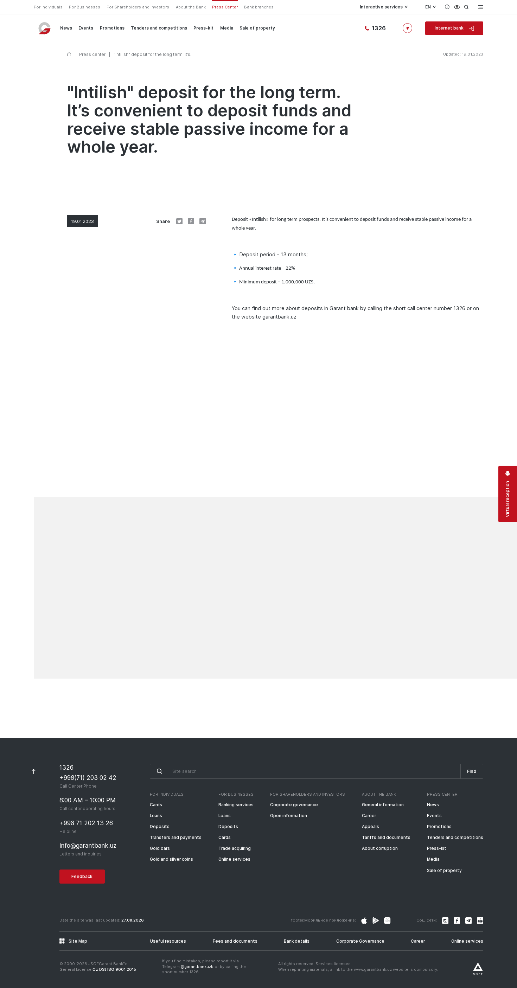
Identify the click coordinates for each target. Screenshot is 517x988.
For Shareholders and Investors (138, 7)
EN (428, 7)
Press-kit (203, 28)
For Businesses (84, 7)
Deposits (160, 826)
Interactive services (381, 7)
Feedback (81, 876)
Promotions (112, 28)
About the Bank (191, 7)
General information (383, 804)
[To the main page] (45, 28)
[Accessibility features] (457, 7)
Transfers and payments (176, 837)
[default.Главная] (69, 54)
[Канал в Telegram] (468, 920)
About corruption (380, 848)
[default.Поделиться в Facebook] (191, 221)
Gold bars (160, 848)
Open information (288, 815)
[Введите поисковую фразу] (305, 771)
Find (472, 771)
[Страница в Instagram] (364, 920)
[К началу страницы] (34, 771)
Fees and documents (235, 941)
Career (369, 815)
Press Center (225, 7)
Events (85, 28)
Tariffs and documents (386, 837)
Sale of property (257, 28)
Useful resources (168, 941)
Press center (92, 54)
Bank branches (259, 7)
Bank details (296, 941)
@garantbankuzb (197, 966)
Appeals (370, 826)
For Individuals (48, 7)
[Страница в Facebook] (375, 920)
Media (226, 28)
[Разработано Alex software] (478, 969)
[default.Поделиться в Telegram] (202, 221)
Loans (156, 815)
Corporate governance (294, 804)
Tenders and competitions (159, 28)
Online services (234, 859)
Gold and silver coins (171, 859)
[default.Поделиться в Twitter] (179, 221)
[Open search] (466, 7)
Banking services (236, 804)
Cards (156, 804)
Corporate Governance (360, 941)
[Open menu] (480, 7)
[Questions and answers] (447, 7)
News (66, 28)
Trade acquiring (234, 848)
